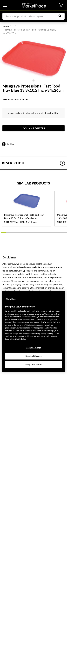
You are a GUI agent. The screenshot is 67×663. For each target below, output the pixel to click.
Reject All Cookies (33, 356)
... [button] (12, 26)
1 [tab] (33, 80)
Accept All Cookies (33, 364)
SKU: (6, 222)
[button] (33, 163)
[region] (33, 331)
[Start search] (62, 16)
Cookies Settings (33, 348)
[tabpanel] (33, 59)
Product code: (10, 99)
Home (5, 26)
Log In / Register (33, 128)
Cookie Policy (20, 339)
